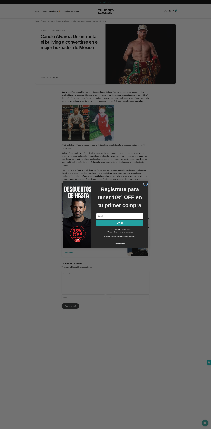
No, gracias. (120, 243)
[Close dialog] (145, 184)
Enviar (119, 223)
